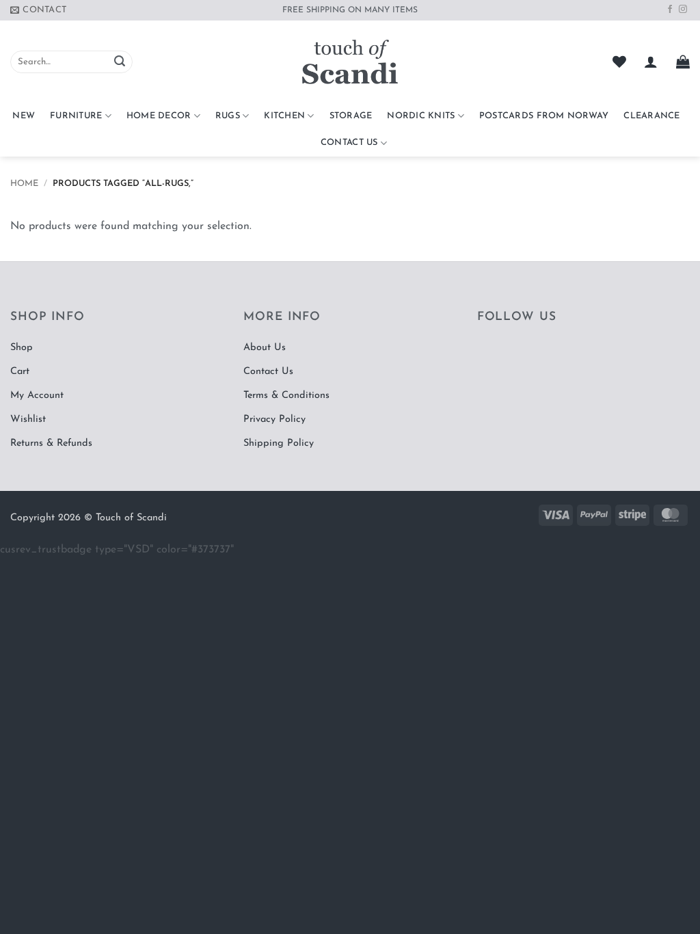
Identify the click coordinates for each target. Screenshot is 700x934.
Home (24, 183)
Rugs (227, 115)
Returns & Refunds (51, 443)
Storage (351, 115)
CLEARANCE (651, 115)
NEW (23, 115)
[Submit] (119, 62)
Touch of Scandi (131, 518)
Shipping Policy (278, 443)
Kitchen (284, 115)
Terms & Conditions (286, 395)
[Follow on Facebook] (670, 9)
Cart (19, 371)
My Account (37, 395)
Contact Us (349, 142)
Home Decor (158, 115)
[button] (651, 61)
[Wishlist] (619, 61)
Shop (21, 348)
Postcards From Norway (543, 115)
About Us (264, 348)
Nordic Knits (421, 115)
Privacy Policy (274, 419)
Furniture (76, 115)
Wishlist (28, 419)
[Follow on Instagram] (683, 9)
